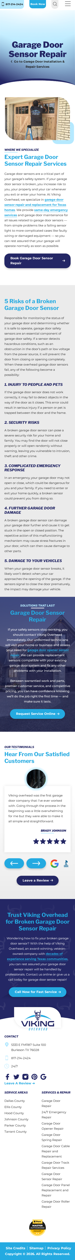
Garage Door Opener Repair (53, 1126)
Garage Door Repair (51, 1103)
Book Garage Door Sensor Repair (31, 260)
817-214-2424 (14, 4)
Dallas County (14, 1101)
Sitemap (36, 1248)
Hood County (14, 1113)
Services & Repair (56, 1092)
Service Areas (16, 1092)
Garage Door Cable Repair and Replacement (56, 1151)
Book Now (37, 4)
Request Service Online (35, 714)
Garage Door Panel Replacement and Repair (56, 1190)
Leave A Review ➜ (19, 1083)
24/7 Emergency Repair (54, 1114)
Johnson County (16, 1119)
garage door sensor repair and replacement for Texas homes (35, 205)
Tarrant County (15, 1131)
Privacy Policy (59, 1248)
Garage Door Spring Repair (52, 1137)
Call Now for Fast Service (36, 992)
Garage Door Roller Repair (56, 1204)
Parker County (15, 1125)
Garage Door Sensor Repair (52, 1176)
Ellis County (13, 1107)
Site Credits (15, 1248)
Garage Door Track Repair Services (55, 1165)
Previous (14, 863)
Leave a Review (36, 880)
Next (36, 863)
